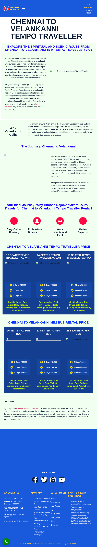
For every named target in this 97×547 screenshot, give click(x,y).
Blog (53, 521)
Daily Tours (55, 514)
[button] (23, 8)
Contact (54, 525)
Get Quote (55, 517)
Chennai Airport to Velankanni (28, 408)
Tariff (53, 510)
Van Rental (55, 506)
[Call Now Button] (6, 541)
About (53, 498)
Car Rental (55, 502)
